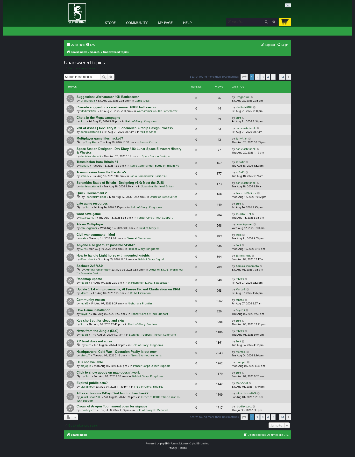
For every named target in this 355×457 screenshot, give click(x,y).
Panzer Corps (148, 142)
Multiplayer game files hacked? (100, 138)
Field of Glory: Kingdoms (141, 121)
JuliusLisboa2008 (90, 397)
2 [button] (257, 77)
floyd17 (85, 314)
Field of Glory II (149, 228)
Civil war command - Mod (96, 234)
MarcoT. (85, 293)
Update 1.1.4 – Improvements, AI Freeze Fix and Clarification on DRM (128, 289)
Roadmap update (89, 279)
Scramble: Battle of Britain (157, 186)
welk (83, 238)
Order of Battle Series (163, 197)
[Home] (65, 1)
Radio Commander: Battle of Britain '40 (154, 165)
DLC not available (90, 362)
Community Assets (91, 300)
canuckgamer (88, 228)
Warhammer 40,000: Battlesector (157, 111)
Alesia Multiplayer (90, 224)
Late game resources (92, 203)
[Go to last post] (252, 97)
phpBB (164, 443)
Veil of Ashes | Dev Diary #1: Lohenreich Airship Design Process (125, 128)
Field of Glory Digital (151, 259)
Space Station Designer (156, 156)
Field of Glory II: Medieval (151, 410)
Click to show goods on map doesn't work (108, 372)
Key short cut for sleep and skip (100, 320)
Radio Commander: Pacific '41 (148, 176)
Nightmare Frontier (140, 303)
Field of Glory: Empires (142, 324)
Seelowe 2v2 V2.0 (90, 266)
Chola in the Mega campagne (98, 117)
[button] (244, 77)
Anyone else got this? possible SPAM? (106, 245)
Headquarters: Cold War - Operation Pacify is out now (116, 352)
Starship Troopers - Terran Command (152, 334)
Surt (83, 121)
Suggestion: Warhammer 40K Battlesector (108, 97)
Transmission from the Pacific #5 (101, 172)
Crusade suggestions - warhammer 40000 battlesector (116, 107)
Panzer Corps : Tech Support (155, 217)
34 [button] (282, 77)
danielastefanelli (90, 131)
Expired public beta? (92, 383)
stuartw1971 (88, 217)
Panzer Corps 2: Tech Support (149, 314)
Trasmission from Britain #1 (97, 162)
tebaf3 (84, 282)
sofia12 (84, 165)
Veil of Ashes (148, 131)
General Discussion (139, 238)
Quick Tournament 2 (92, 193)
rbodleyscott (88, 410)
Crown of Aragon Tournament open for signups (112, 406)
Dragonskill (87, 100)
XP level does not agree (94, 341)
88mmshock (87, 259)
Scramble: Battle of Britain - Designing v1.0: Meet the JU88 (120, 182)
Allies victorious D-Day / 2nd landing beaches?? (113, 393)
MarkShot (86, 386)
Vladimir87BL (88, 111)
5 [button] (273, 77)
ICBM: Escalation (140, 293)
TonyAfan (91, 142)
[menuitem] (90, 45)
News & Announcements (146, 355)
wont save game (89, 214)
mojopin (85, 366)
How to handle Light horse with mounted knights (113, 255)
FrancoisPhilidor (95, 197)
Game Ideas (142, 100)
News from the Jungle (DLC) (97, 331)
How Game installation (93, 310)
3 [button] (262, 77)
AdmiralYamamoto (97, 269)
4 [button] (268, 77)
